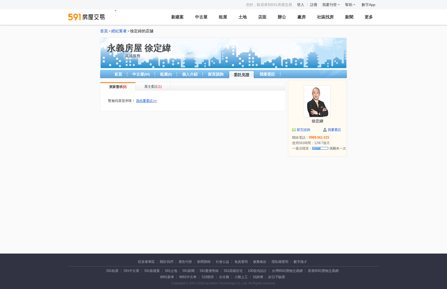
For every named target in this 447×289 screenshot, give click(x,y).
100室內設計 (257, 271)
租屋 (223, 17)
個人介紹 (190, 74)
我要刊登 (330, 5)
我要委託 (267, 74)
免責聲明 (241, 262)
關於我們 (166, 262)
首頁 (104, 31)
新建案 (177, 17)
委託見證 (241, 74)
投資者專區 (146, 262)
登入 (300, 5)
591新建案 (152, 271)
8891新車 (167, 277)
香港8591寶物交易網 (323, 271)
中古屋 (201, 17)
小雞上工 (241, 277)
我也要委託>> (146, 101)
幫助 (349, 5)
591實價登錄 (209, 271)
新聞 (349, 17)
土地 (243, 17)
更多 (369, 17)
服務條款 (259, 262)
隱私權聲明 (280, 262)
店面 (262, 17)
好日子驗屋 (276, 277)
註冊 (313, 5)
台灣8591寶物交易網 (287, 271)
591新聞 (188, 271)
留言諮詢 (216, 74)
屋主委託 (151, 86)
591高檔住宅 (233, 271)
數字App (368, 5)
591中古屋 (131, 271)
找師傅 (258, 277)
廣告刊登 (185, 262)
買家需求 (116, 87)
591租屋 (112, 271)
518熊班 (208, 277)
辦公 (282, 17)
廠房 (301, 17)
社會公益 (222, 262)
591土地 (171, 271)
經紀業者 (119, 31)
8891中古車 (188, 277)
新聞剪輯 (204, 262)
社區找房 (325, 17)
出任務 (224, 277)
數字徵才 (300, 262)
